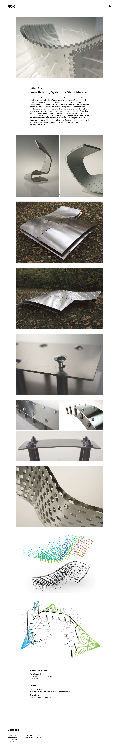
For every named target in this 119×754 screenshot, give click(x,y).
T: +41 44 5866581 (32, 735)
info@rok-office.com (33, 737)
